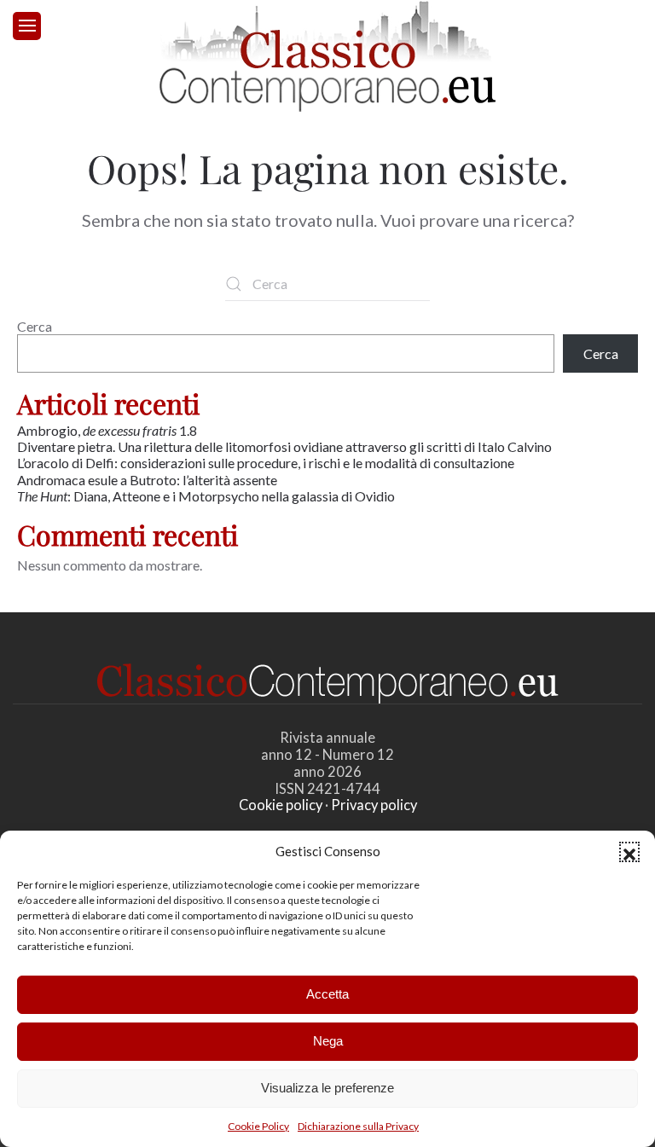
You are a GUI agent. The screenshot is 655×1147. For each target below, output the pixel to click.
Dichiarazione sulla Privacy (358, 1126)
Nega (328, 1041)
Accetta (327, 994)
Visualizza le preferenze (327, 1087)
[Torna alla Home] (327, 56)
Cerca (34, 326)
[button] (629, 851)
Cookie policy (280, 805)
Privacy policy (374, 805)
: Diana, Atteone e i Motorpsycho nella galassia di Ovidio (207, 496)
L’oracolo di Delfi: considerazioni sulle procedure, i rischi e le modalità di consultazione (265, 463)
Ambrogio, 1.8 (108, 430)
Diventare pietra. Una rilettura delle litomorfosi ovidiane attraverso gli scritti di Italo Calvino (284, 446)
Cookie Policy (258, 1126)
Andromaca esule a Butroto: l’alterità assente (147, 480)
